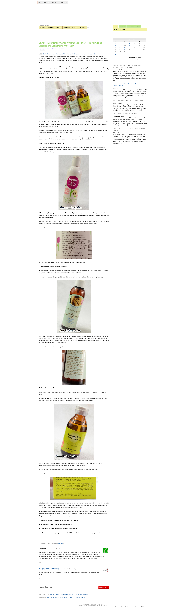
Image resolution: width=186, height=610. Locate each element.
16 (120, 47)
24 (125, 50)
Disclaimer (63, 2)
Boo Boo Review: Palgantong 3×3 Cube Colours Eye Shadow (68, 594)
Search (116, 26)
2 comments (60, 48)
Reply (40, 562)
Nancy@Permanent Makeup (49, 569)
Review (90, 54)
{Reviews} (42, 27)
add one (60, 543)
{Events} (58, 27)
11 (129, 45)
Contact (54, 2)
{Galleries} (51, 27)
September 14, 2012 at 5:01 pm (68, 569)
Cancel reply (103, 587)
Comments (131, 26)
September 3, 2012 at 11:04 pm (55, 549)
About (46, 2)
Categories (123, 26)
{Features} (67, 27)
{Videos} (74, 27)
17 (125, 47)
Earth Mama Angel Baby (50, 54)
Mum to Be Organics (73, 54)
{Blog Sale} (83, 27)
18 (129, 47)
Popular (138, 26)
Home (40, 2)
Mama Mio (62, 54)
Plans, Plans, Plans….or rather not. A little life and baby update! (66, 597)
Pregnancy (84, 54)
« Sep (115, 54)
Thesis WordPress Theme (131, 607)
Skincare (42, 49)
